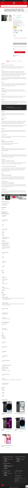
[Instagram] (18, 473)
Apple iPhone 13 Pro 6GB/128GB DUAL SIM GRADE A (7, 430)
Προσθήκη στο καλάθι (20, 43)
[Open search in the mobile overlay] (14, 6)
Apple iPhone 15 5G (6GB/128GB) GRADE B (20, 413)
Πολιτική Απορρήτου (17, 480)
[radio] (15, 38)
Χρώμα (14, 35)
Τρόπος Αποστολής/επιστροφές (18, 477)
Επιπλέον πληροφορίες (13, 61)
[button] (11, 15)
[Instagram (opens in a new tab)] (25, 0)
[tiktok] (20, 473)
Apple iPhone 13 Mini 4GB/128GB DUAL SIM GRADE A (7, 446)
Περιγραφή (7, 61)
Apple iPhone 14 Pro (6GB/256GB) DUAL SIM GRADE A (20, 430)
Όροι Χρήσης (16, 481)
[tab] (8, 61)
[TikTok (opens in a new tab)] (26, 0)
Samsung (2, 209)
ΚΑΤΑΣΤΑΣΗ (15, 28)
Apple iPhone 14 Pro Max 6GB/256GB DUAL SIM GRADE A (7, 413)
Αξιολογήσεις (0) (19, 61)
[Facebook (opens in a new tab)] (24, 0)
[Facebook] (16, 473)
